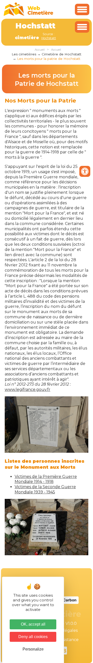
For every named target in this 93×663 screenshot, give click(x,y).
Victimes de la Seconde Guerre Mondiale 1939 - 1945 (45, 489)
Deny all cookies (33, 637)
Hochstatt (48, 38)
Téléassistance (64, 639)
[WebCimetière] (28, 14)
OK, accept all (33, 624)
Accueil (40, 49)
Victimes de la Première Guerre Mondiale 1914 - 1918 (46, 479)
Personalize (33, 649)
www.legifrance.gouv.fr (27, 389)
